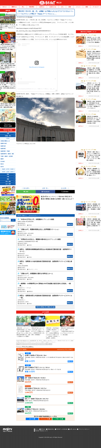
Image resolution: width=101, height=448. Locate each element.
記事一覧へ (45, 188)
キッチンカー (35, 344)
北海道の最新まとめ (5, 141)
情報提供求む (51, 429)
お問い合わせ (73, 429)
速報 (87, 6)
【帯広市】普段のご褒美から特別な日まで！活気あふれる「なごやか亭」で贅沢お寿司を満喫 (7, 105)
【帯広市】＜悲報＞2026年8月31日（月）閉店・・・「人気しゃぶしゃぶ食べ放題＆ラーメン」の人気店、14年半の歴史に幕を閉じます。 (7, 86)
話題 (70, 6)
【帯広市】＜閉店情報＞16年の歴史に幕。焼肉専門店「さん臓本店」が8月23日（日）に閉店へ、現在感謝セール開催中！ (94, 207)
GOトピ (5, 6)
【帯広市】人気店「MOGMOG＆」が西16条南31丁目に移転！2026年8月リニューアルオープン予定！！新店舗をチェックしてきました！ (94, 105)
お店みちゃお (52, 6)
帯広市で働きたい (22, 215)
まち (62, 6)
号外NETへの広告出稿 (61, 429)
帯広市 (59, 3)
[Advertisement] (88, 19)
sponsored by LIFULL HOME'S (65, 349)
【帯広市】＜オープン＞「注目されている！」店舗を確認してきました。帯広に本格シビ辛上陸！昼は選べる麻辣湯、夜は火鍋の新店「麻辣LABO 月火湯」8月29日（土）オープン (94, 88)
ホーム (37, 429)
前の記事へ (27, 188)
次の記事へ (64, 188)
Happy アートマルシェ (21, 344)
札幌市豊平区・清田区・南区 (7, 153)
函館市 (2, 158)
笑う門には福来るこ (29, 346)
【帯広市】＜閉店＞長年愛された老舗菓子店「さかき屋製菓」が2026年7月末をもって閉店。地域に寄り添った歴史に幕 (94, 71)
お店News (41, 6)
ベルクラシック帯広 (43, 344)
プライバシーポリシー (83, 429)
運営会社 (43, 429)
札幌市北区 (3, 146)
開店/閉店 (31, 6)
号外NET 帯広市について (41, 430)
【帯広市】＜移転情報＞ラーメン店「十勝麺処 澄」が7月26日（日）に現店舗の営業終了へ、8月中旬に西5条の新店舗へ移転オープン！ (93, 172)
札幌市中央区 (4, 143)
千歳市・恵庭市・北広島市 (7, 156)
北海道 (30, 17)
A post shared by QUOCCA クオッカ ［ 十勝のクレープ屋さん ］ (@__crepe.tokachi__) (39, 88)
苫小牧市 (3, 161)
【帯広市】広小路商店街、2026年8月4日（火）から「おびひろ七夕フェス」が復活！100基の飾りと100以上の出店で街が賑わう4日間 (93, 120)
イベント (78, 6)
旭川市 (2, 166)
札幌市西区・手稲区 (5, 151)
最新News (14, 6)
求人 (23, 6)
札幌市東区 (3, 148)
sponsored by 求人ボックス (34, 215)
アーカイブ (95, 6)
